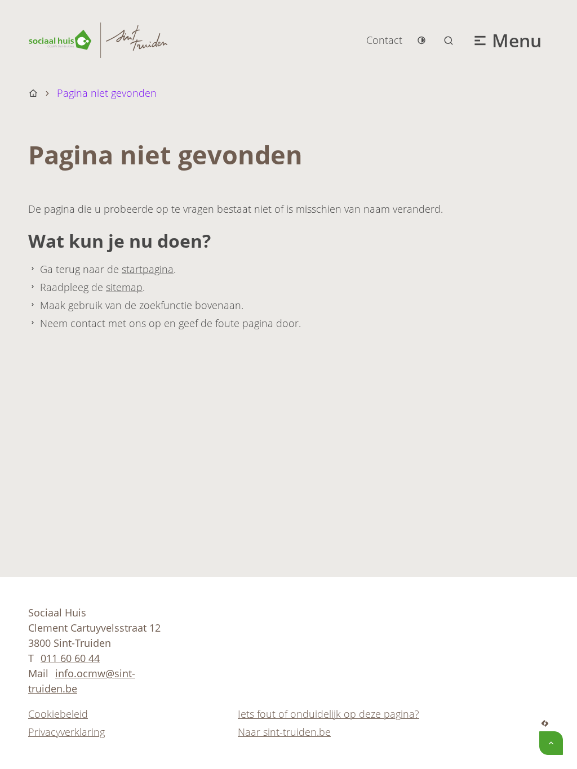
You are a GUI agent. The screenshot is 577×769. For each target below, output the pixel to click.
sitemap (124, 287)
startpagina (148, 269)
